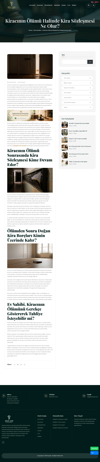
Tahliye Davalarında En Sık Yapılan (78, 161)
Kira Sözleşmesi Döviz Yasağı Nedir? (78, 154)
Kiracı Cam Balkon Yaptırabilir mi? (78, 131)
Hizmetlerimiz (48, 5)
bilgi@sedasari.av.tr (92, 397)
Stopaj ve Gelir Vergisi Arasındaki (78, 138)
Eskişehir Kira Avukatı (59, 425)
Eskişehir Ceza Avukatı (59, 422)
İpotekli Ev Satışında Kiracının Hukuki (79, 123)
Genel (65, 107)
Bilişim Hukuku (68, 83)
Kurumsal (40, 5)
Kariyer (64, 5)
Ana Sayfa (32, 5)
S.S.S (68, 5)
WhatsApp (94, 448)
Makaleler (57, 5)
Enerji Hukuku (67, 97)
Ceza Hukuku (67, 93)
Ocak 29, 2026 (12, 82)
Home (30, 30)
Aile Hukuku (67, 78)
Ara (63, 55)
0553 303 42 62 (53, 397)
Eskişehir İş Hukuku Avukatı (60, 419)
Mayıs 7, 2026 (73, 126)
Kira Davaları (37, 30)
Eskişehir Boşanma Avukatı (60, 428)
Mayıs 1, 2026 (72, 141)
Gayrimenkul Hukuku (69, 102)
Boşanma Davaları (69, 88)
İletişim (74, 5)
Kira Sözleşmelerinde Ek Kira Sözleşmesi (80, 146)
